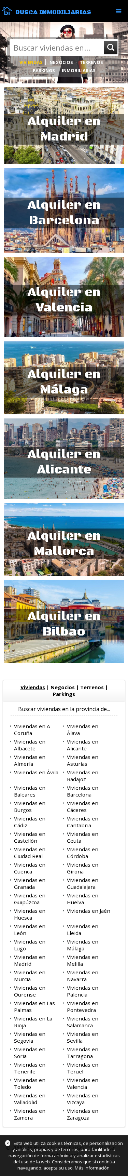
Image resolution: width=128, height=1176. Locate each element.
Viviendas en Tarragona (82, 1052)
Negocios (61, 62)
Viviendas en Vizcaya (82, 1099)
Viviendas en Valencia (82, 1083)
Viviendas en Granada (29, 883)
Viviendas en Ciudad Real (29, 852)
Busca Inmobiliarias (53, 12)
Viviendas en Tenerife (29, 1068)
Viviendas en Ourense (29, 991)
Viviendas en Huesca (29, 914)
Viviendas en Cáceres (82, 806)
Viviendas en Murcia (29, 976)
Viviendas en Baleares (29, 791)
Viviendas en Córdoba (82, 852)
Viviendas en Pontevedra (82, 1006)
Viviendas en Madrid (29, 960)
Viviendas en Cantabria (82, 822)
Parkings (44, 70)
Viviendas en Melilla (82, 960)
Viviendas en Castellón (29, 837)
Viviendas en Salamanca (82, 1022)
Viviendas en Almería (29, 760)
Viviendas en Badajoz (82, 776)
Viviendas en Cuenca (29, 868)
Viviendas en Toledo (29, 1083)
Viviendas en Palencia (82, 991)
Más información (92, 1168)
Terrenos (91, 62)
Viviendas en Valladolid (29, 1099)
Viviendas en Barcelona (82, 791)
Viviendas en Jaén (88, 910)
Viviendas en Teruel (82, 1068)
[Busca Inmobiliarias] (7, 13)
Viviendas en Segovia (29, 1037)
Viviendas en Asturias (82, 760)
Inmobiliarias (79, 70)
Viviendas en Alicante (82, 745)
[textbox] (54, 47)
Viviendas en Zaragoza (82, 1114)
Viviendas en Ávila (36, 772)
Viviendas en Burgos (29, 806)
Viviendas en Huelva (82, 899)
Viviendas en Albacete (29, 745)
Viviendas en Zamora (29, 1114)
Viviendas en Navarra (82, 976)
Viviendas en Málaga (82, 945)
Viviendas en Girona (82, 868)
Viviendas (31, 62)
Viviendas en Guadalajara (82, 883)
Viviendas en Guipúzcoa (29, 899)
